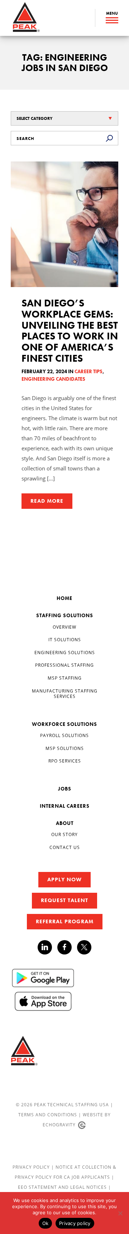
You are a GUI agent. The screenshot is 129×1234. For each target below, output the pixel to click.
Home (64, 598)
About (64, 823)
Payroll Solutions (64, 735)
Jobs (64, 788)
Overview (64, 627)
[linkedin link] (47, 947)
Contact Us (64, 847)
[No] (120, 1213)
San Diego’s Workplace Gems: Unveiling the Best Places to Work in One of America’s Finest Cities (70, 331)
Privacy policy (75, 1223)
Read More (46, 501)
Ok (45, 1223)
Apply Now (64, 879)
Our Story (64, 834)
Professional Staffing (64, 665)
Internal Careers (65, 806)
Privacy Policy (32, 1167)
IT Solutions (64, 640)
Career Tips (88, 371)
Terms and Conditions (47, 1115)
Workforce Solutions (64, 724)
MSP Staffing (65, 678)
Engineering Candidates (53, 379)
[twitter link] (84, 948)
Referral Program (65, 921)
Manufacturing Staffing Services (64, 694)
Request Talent (64, 900)
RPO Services (64, 761)
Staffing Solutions (64, 615)
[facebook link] (67, 947)
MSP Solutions (65, 748)
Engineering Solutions (64, 652)
